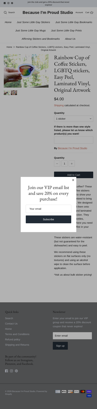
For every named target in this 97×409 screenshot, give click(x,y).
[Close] (73, 180)
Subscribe (48, 219)
